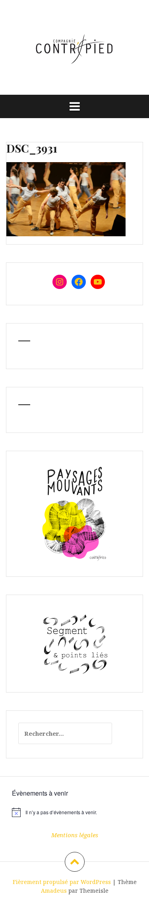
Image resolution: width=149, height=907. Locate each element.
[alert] (74, 812)
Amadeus (54, 890)
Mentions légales (74, 835)
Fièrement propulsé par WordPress (62, 882)
